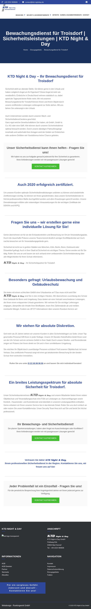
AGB (3, 563)
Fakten (49, 575)
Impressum (51, 566)
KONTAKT (86, 15)
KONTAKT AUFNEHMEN (45, 166)
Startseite (5, 572)
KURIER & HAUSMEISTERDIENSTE (71, 15)
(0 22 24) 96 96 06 (35, 363)
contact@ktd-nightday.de (34, 2)
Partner (4, 569)
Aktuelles (5, 575)
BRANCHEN (19, 15)
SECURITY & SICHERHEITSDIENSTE (38, 15)
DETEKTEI (55, 15)
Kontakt (50, 563)
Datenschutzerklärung (55, 569)
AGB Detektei (7, 566)
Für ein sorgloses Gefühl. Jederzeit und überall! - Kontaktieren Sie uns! (23, 588)
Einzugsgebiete (36, 50)
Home (25, 50)
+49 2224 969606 (11, 2)
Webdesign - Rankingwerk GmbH (16, 605)
